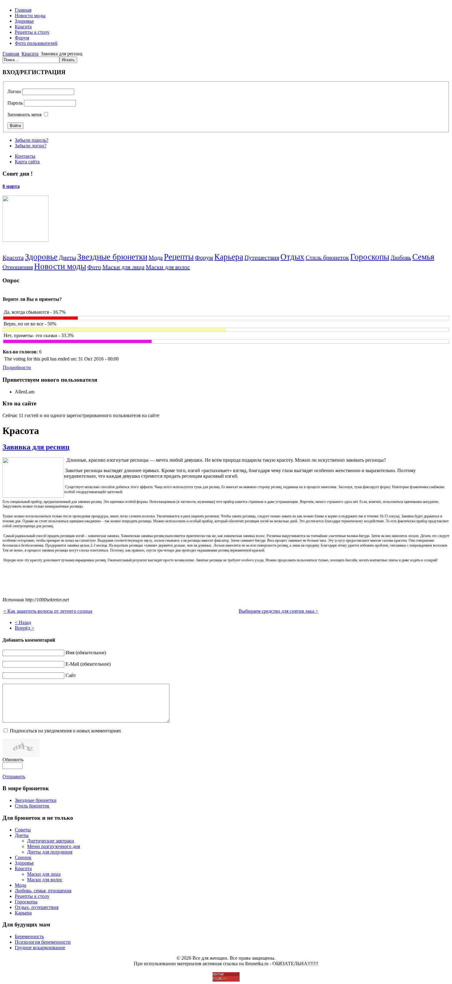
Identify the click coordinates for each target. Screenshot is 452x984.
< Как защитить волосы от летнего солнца (47, 611)
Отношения (17, 267)
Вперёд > (24, 628)
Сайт (70, 675)
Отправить (13, 776)
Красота (30, 53)
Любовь (401, 257)
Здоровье (41, 256)
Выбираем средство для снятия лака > (278, 611)
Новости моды (60, 266)
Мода (156, 257)
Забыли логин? (30, 145)
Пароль (15, 103)
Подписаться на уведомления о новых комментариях (65, 730)
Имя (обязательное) (85, 652)
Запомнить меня (24, 114)
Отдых (292, 256)
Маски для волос (168, 267)
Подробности (17, 367)
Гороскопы (369, 256)
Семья (423, 256)
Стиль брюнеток (327, 257)
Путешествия (261, 257)
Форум (204, 257)
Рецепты (179, 256)
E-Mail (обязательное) (88, 664)
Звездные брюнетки (112, 256)
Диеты (67, 257)
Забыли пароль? (31, 140)
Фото (94, 267)
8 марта (11, 186)
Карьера (228, 256)
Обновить (12, 759)
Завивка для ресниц (35, 447)
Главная (10, 53)
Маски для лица (123, 267)
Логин (14, 91)
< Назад (23, 622)
